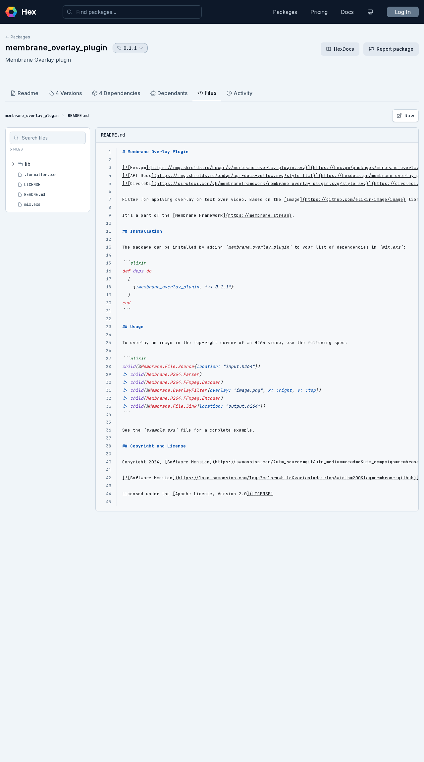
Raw (409, 115)
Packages (285, 12)
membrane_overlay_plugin (56, 47)
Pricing (319, 12)
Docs (347, 12)
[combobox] (132, 12)
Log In (403, 12)
